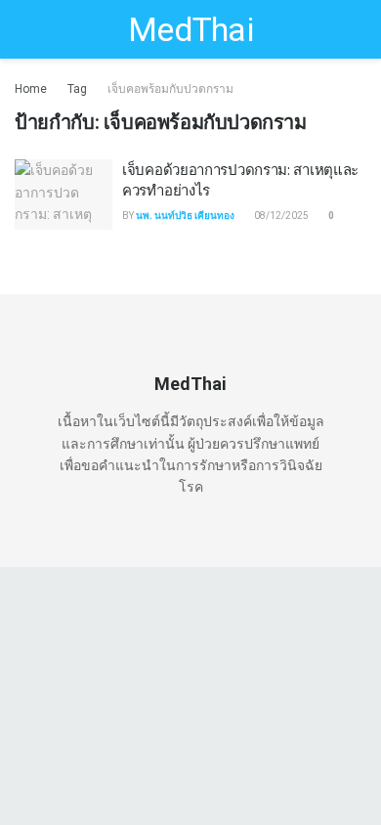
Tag (77, 89)
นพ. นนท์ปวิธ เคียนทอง (185, 215)
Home (31, 89)
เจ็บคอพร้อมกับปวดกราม (170, 89)
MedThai (190, 29)
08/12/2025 (280, 215)
